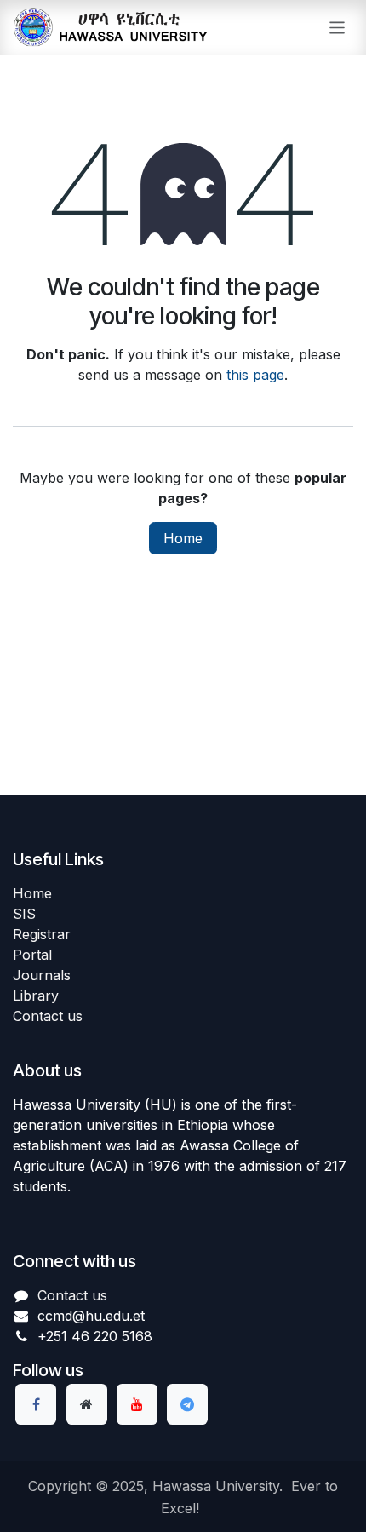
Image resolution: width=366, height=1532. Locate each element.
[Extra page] (86, 1404)
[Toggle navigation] (337, 26)
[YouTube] (137, 1404)
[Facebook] (35, 1404)
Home (183, 538)
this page (255, 374)
